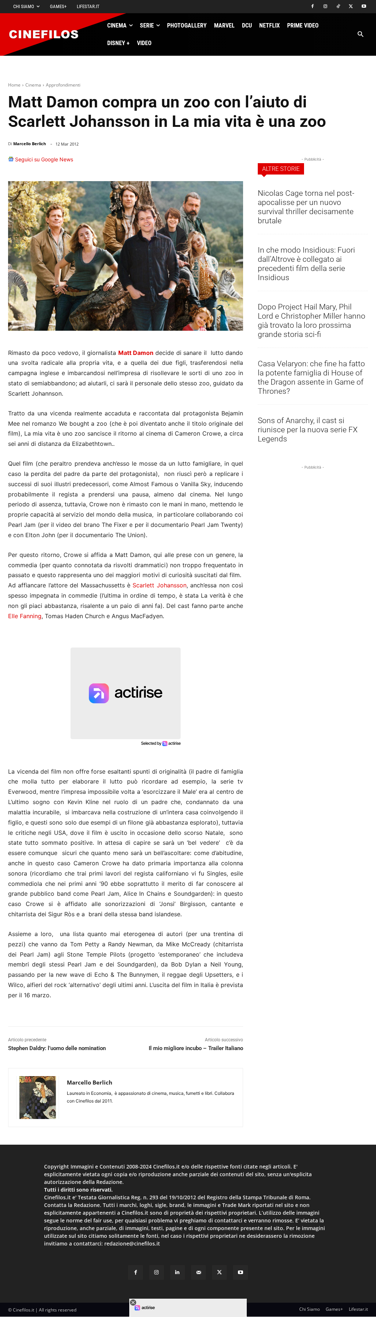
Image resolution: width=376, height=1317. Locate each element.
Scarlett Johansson (159, 585)
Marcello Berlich (29, 143)
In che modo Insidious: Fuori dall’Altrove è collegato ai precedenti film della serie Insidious (306, 264)
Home (14, 85)
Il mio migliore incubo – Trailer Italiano (196, 1048)
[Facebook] (312, 7)
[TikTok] (338, 7)
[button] (360, 34)
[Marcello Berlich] (37, 1097)
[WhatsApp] (183, 162)
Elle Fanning (24, 616)
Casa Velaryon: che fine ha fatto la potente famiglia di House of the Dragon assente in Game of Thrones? (311, 377)
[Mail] (198, 1272)
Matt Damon (135, 352)
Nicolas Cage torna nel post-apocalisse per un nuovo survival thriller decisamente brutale (306, 207)
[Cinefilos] (47, 34)
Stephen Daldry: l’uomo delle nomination (57, 1048)
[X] (351, 7)
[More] (235, 162)
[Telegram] (216, 162)
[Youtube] (363, 7)
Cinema (33, 85)
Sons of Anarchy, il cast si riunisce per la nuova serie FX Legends (308, 429)
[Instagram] (325, 7)
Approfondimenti (63, 85)
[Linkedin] (199, 162)
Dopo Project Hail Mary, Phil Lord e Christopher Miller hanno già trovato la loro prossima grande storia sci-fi (311, 320)
